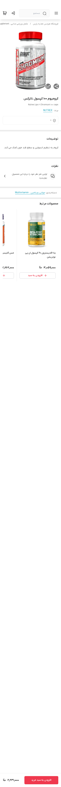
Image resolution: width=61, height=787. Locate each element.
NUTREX (47, 110)
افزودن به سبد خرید (41, 780)
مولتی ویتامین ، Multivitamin (30, 192)
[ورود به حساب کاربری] (13, 13)
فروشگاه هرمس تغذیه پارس (45, 24)
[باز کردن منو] (55, 13)
